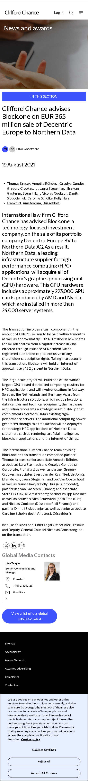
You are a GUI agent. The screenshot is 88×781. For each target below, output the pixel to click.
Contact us (11, 685)
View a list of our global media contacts (29, 616)
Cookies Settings (44, 750)
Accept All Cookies (44, 773)
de (12, 149)
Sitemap (10, 643)
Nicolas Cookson (54, 193)
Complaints (12, 677)
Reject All (44, 761)
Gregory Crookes (20, 189)
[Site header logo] (38, 12)
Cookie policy (30, 739)
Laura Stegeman (51, 189)
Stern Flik (30, 193)
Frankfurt (14, 203)
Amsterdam (32, 203)
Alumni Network (15, 660)
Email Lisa (19, 592)
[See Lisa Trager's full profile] (11, 598)
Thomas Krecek (18, 184)
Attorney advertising (18, 668)
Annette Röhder (44, 184)
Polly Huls (61, 198)
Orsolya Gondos (72, 184)
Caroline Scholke (40, 198)
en (5, 149)
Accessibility (13, 652)
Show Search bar (71, 11)
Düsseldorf (51, 203)
